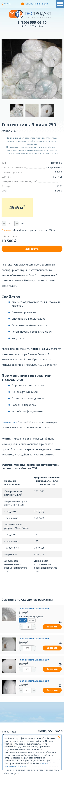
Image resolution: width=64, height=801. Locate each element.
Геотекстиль (9, 422)
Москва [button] (7, 3)
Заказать (52, 626)
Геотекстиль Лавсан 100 (34, 608)
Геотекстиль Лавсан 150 (34, 638)
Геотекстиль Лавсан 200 (34, 659)
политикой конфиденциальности (42, 799)
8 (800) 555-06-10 (32, 22)
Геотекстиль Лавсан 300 (34, 680)
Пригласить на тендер (36, 3)
